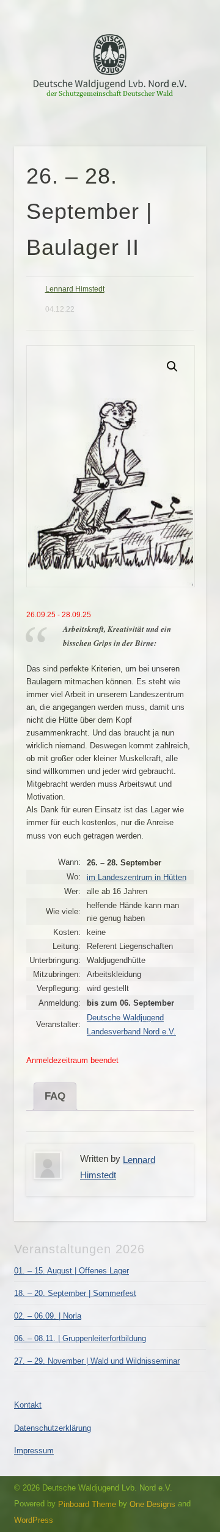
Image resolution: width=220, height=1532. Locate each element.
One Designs (152, 1503)
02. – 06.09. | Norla (47, 1315)
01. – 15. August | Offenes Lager (71, 1270)
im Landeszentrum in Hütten (136, 877)
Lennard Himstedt (75, 289)
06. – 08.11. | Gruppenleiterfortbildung (80, 1338)
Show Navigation (177, 109)
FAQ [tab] (55, 1096)
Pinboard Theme (87, 1503)
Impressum (34, 1450)
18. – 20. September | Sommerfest (75, 1293)
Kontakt (28, 1404)
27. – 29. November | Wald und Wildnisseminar (97, 1361)
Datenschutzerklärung (52, 1428)
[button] (172, 367)
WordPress (33, 1520)
